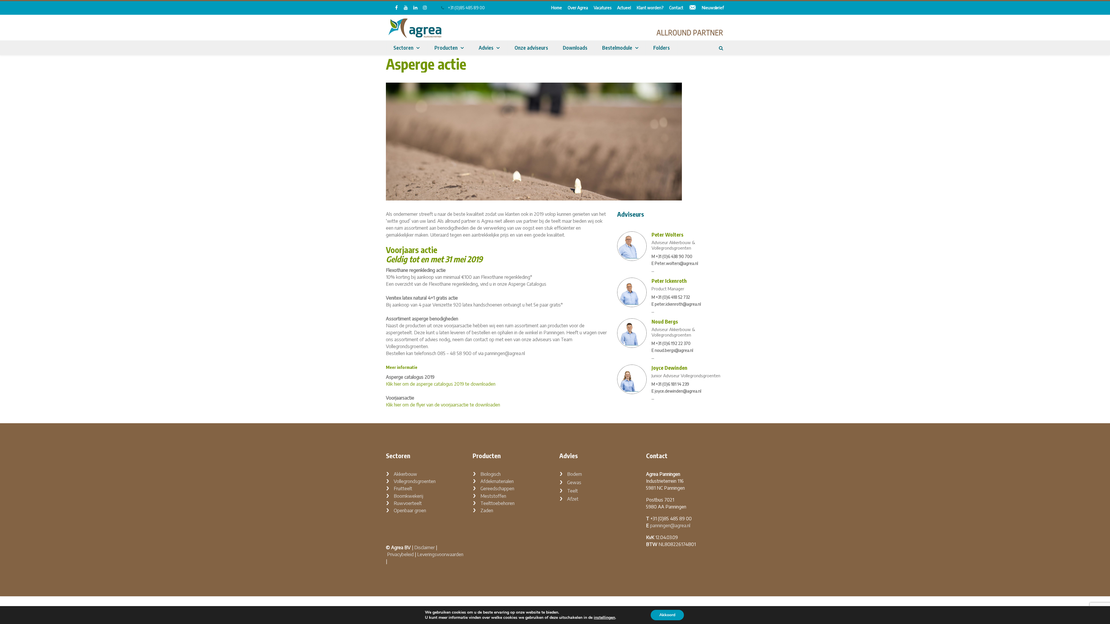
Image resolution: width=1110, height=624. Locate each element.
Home (556, 7)
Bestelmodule (617, 47)
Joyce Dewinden (669, 367)
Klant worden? (650, 7)
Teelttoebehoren (497, 503)
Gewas (574, 482)
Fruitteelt (403, 488)
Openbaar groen (410, 510)
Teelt (572, 491)
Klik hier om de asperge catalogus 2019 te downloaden (440, 384)
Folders (661, 47)
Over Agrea (578, 7)
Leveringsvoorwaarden (440, 554)
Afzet (572, 499)
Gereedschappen (497, 488)
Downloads (575, 47)
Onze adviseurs (531, 47)
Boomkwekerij (408, 496)
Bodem (574, 474)
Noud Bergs (665, 321)
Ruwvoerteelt (408, 503)
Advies (486, 47)
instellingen (604, 617)
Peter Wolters (667, 234)
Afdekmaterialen (497, 481)
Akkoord (667, 615)
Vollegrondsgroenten (415, 481)
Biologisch (490, 474)
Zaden (486, 510)
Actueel (624, 7)
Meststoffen (493, 496)
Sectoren (403, 47)
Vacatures (602, 7)
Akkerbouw (405, 474)
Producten (446, 47)
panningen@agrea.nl (670, 525)
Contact (676, 7)
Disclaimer (424, 547)
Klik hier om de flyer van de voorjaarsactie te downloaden (443, 405)
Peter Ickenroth (669, 280)
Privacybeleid (400, 554)
